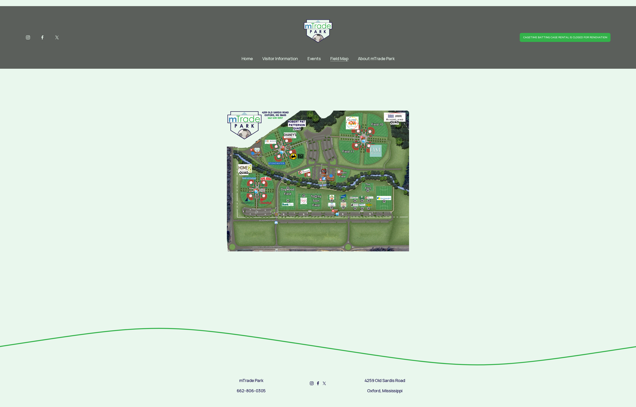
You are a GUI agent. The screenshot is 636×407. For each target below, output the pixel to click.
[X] (56, 37)
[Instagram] (28, 37)
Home (247, 59)
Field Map (339, 59)
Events (314, 59)
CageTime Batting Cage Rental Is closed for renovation (565, 37)
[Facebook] (42, 37)
